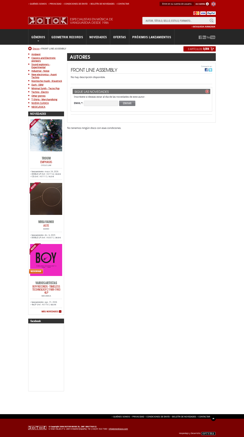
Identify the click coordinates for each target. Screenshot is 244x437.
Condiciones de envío (158, 416)
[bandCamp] (204, 37)
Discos (36, 48)
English (213, 4)
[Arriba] (213, 418)
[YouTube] (211, 37)
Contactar (123, 3)
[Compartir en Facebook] (206, 70)
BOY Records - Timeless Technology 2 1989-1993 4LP (46, 289)
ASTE (46, 225)
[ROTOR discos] (48, 20)
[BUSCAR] (211, 21)
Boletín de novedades (103, 3)
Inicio (30, 48)
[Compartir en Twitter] (210, 70)
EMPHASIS (46, 161)
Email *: (78, 102)
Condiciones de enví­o (76, 3)
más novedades (50, 311)
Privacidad (55, 3)
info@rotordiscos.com (118, 428)
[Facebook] (200, 37)
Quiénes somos (38, 3)
